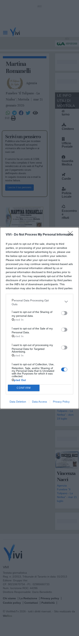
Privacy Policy (61, 401)
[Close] (71, 234)
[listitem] (39, 302)
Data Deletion (18, 401)
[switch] (64, 313)
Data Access (39, 401)
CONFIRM (24, 387)
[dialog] (39, 318)
